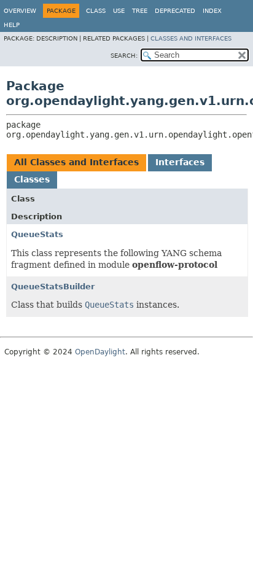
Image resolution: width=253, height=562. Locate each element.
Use (119, 10)
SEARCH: (124, 55)
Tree (139, 10)
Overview (20, 10)
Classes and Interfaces (191, 38)
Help (12, 24)
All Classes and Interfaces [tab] (76, 162)
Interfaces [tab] (179, 162)
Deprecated (175, 10)
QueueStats (37, 234)
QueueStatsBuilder (53, 286)
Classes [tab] (32, 179)
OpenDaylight (100, 352)
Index (212, 10)
